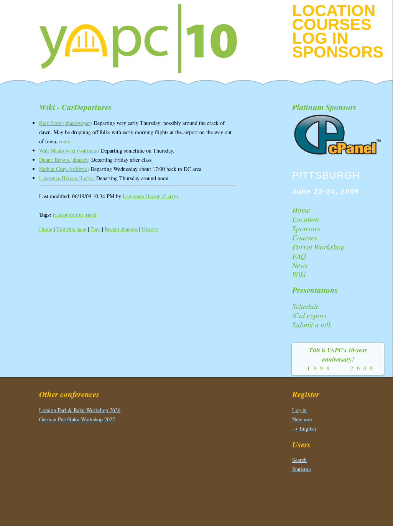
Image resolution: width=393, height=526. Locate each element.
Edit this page (71, 229)
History (150, 229)
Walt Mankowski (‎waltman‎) (69, 150)
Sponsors (337, 52)
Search (299, 460)
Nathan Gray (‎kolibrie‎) (64, 169)
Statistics (301, 469)
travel (90, 214)
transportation (68, 214)
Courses (332, 24)
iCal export (309, 315)
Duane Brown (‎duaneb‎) (64, 159)
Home (45, 229)
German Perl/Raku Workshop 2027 (77, 419)
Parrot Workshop (318, 246)
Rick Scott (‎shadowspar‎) (65, 123)
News (300, 265)
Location (333, 11)
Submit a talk (312, 324)
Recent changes (121, 229)
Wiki (299, 274)
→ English (304, 428)
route (64, 141)
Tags (95, 229)
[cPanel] (338, 153)
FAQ (299, 256)
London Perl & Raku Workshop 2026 (79, 410)
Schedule (305, 306)
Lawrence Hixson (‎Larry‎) (67, 178)
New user (302, 419)
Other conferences (69, 394)
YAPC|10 (144, 38)
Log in (320, 38)
